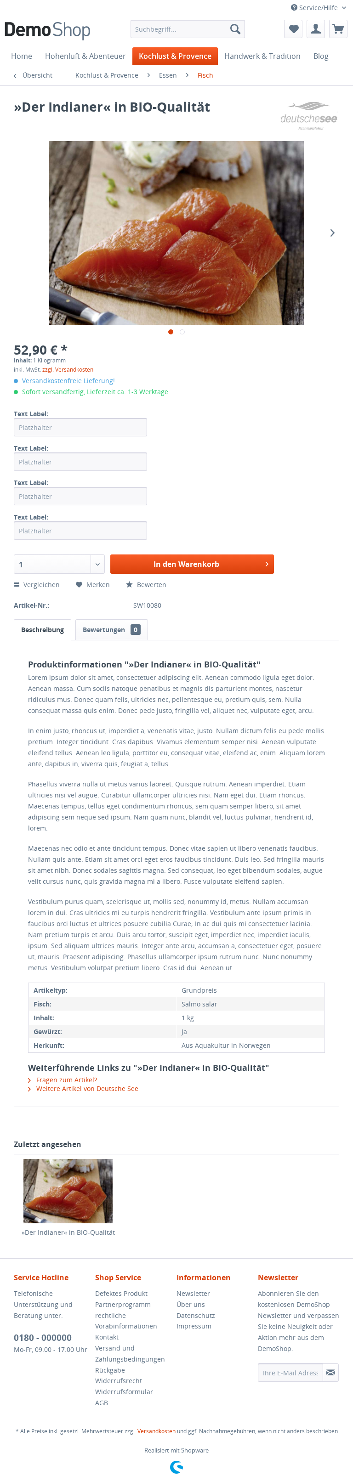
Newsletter (193, 1293)
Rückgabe (110, 1370)
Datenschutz (195, 1315)
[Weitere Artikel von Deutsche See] (309, 116)
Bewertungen (110, 629)
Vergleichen (41, 584)
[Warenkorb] (338, 29)
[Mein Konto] (316, 29)
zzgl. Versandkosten (67, 369)
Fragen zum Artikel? (65, 1079)
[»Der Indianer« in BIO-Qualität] (68, 1191)
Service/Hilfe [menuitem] (318, 7)
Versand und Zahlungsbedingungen (130, 1353)
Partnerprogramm (123, 1304)
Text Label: (31, 413)
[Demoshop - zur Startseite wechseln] (47, 31)
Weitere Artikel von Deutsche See (86, 1088)
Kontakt (107, 1337)
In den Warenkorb (186, 564)
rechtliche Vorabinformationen (126, 1321)
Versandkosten (156, 1431)
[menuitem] (188, 29)
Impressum (193, 1326)
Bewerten (150, 584)
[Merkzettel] (293, 29)
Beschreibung (42, 629)
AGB (101, 1402)
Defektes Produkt (121, 1293)
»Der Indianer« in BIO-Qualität (68, 1232)
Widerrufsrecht (118, 1380)
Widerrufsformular (124, 1391)
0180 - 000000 (43, 1338)
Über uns (190, 1304)
